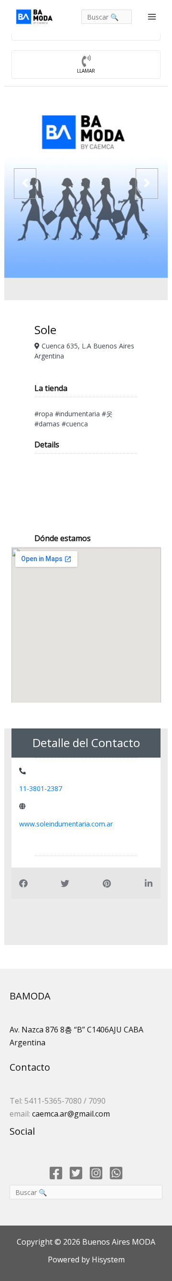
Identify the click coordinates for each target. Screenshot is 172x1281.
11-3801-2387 (40, 788)
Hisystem (107, 1259)
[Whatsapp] (116, 1173)
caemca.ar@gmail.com (71, 1113)
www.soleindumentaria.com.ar (66, 823)
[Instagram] (96, 1173)
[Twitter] (76, 1173)
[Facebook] (56, 1173)
